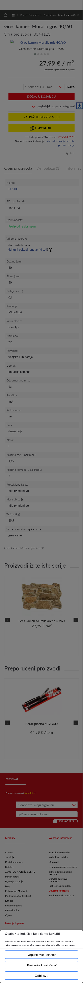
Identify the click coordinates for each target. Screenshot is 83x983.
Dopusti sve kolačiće (41, 954)
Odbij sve (41, 975)
